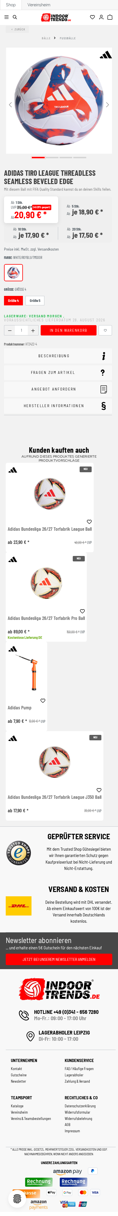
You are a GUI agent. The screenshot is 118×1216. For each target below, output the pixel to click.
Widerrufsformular (77, 1112)
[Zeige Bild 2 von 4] (52, 157)
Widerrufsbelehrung (78, 1119)
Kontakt (16, 1069)
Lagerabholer (74, 1075)
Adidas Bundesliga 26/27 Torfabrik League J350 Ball (54, 797)
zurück (20, 29)
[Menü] (7, 17)
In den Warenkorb (68, 330)
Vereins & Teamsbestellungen (31, 1119)
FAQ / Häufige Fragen (79, 1069)
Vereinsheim (38, 5)
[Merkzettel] (93, 17)
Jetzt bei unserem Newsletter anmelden (59, 959)
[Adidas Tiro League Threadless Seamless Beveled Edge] (59, 101)
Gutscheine (19, 1075)
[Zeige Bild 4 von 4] (79, 157)
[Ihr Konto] (102, 17)
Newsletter (18, 1081)
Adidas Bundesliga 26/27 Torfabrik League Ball (50, 529)
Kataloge (17, 1106)
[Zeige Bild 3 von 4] (66, 157)
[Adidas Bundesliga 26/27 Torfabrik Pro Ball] (46, 583)
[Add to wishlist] (89, 521)
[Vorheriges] (10, 104)
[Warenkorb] (110, 17)
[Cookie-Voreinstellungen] (17, 1198)
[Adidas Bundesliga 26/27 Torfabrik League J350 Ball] (54, 762)
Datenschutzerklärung (80, 1106)
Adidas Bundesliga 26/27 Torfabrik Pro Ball (46, 618)
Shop (11, 5)
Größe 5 (35, 300)
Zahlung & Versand (77, 1081)
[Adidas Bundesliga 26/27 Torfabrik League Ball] (50, 493)
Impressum (72, 1131)
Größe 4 (13, 300)
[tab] (58, 356)
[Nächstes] (107, 104)
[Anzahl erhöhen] (33, 330)
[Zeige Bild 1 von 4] (38, 157)
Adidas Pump (20, 708)
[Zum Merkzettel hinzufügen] (105, 330)
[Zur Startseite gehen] (55, 16)
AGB (67, 1125)
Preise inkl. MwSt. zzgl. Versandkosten (31, 249)
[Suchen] (16, 17)
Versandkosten (86, 1149)
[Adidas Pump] (26, 672)
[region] (59, 104)
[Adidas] (106, 54)
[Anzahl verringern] (9, 330)
